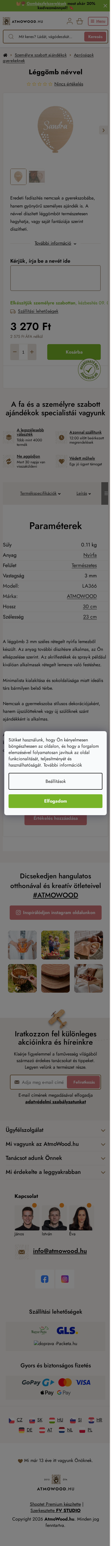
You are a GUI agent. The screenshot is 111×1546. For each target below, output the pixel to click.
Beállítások (56, 781)
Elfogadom (55, 801)
